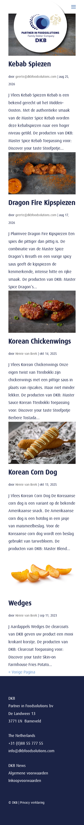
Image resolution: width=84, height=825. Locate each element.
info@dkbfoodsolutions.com (31, 751)
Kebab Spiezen (29, 64)
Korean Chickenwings (39, 341)
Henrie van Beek (26, 353)
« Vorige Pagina (21, 672)
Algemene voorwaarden (28, 773)
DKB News (17, 765)
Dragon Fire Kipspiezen (41, 203)
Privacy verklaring (32, 802)
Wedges (20, 603)
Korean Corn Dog (32, 472)
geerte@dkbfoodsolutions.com (35, 76)
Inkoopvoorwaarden (24, 780)
